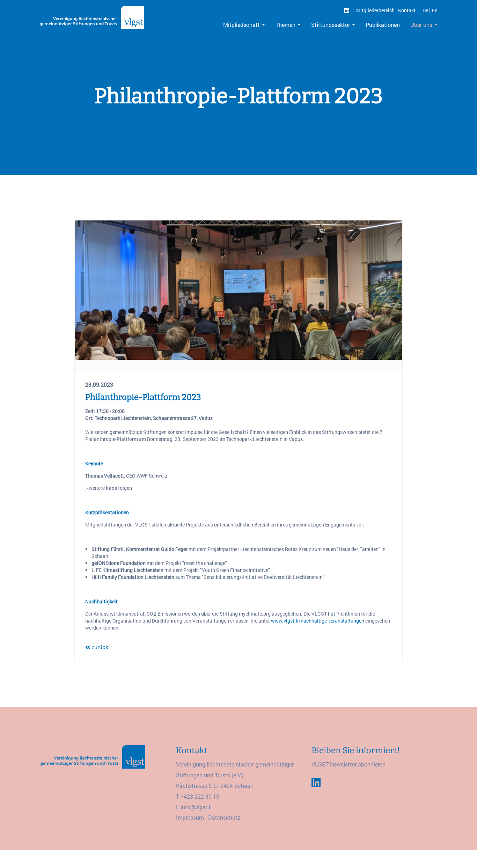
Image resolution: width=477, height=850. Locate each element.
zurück (99, 647)
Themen (285, 24)
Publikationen (383, 24)
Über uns (421, 24)
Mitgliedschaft (241, 24)
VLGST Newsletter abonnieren (348, 764)
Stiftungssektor (330, 24)
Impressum (190, 817)
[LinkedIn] (346, 10)
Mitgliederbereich (375, 10)
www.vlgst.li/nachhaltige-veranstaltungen (317, 620)
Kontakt (407, 10)
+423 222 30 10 (200, 796)
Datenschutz (224, 817)
